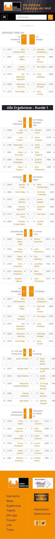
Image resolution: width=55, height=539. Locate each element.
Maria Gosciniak (19, 153)
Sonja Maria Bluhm (42, 361)
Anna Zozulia (40, 92)
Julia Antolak (19, 131)
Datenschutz (42, 514)
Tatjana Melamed (25, 394)
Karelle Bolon (43, 377)
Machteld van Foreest (41, 59)
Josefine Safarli (40, 222)
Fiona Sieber (20, 422)
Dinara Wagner (40, 200)
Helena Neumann (38, 240)
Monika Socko (22, 185)
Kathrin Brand (37, 459)
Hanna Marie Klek (19, 241)
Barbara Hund (38, 131)
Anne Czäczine (38, 422)
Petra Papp (20, 91)
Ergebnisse (13, 506)
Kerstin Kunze (37, 444)
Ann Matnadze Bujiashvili (20, 77)
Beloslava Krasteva (21, 85)
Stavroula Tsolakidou (41, 193)
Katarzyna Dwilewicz (18, 272)
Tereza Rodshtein (18, 444)
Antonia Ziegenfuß (20, 208)
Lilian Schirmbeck (39, 279)
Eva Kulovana (38, 257)
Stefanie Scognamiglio (19, 222)
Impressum (41, 509)
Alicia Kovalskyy (38, 272)
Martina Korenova (19, 459)
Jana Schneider (22, 358)
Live (9, 525)
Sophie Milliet (22, 58)
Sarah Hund (37, 146)
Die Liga (11, 515)
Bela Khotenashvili (19, 50)
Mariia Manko (23, 376)
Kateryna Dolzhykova (42, 50)
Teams (10, 510)
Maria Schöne (20, 451)
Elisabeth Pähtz (41, 208)
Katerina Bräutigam (18, 160)
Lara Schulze (19, 138)
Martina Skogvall (43, 402)
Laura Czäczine (38, 451)
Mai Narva (41, 214)
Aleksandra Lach (18, 146)
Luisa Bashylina (41, 75)
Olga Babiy (24, 400)
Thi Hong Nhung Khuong (44, 386)
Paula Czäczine (38, 437)
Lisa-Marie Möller (38, 265)
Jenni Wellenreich (39, 168)
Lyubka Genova (22, 200)
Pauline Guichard (21, 68)
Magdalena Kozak (44, 369)
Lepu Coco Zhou (20, 215)
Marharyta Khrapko (41, 85)
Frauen (11, 520)
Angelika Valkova (18, 279)
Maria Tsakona (38, 138)
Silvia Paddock (38, 153)
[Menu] (4, 17)
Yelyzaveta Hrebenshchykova (21, 384)
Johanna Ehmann (38, 160)
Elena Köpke (19, 257)
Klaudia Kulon (23, 368)
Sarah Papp (20, 192)
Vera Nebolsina (18, 265)
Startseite (12, 496)
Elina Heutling (38, 429)
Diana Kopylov (19, 168)
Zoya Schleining (18, 250)
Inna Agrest (42, 67)
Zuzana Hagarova (19, 429)
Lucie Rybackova (38, 250)
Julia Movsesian (18, 437)
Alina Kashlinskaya (42, 185)
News (10, 501)
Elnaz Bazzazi (43, 394)
